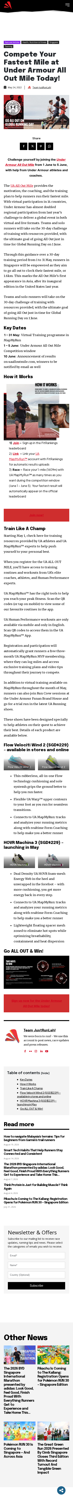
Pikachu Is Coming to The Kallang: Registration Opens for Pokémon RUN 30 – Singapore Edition (53, 1376)
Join (16, 443)
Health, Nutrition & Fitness (34, 42)
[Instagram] (35, 1050)
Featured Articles (12, 42)
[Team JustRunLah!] (30, 87)
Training (8, 46)
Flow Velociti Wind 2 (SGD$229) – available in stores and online (39, 1094)
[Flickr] (30, 1050)
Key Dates (26, 1079)
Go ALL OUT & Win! (31, 1108)
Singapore (53, 42)
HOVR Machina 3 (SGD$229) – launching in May (37, 1102)
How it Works (28, 1084)
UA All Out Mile (21, 186)
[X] (32, 146)
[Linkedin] (41, 1050)
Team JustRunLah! (42, 87)
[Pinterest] (41, 146)
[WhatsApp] (49, 146)
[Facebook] (23, 146)
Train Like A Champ (31, 1088)
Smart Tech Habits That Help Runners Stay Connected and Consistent (33, 1152)
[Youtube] (46, 1050)
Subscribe (36, 1285)
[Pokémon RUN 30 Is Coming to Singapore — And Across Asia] (20, 1431)
